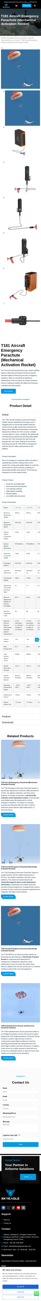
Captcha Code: (11, 1135)
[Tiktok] (13, 1208)
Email (5, 1096)
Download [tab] (7, 722)
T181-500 (29, 507)
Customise (20, 1292)
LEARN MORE (8, 815)
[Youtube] (18, 1208)
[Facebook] (3, 1208)
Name (5, 1088)
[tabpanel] (20, 566)
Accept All (20, 1287)
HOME (3, 38)
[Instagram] (8, 1208)
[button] (16, 5)
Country (6, 1105)
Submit (26, 1177)
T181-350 (18, 507)
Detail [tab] (5, 414)
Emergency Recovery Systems (17, 38)
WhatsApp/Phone (9, 1113)
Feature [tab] (6, 716)
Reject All (20, 1297)
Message (6, 1122)
